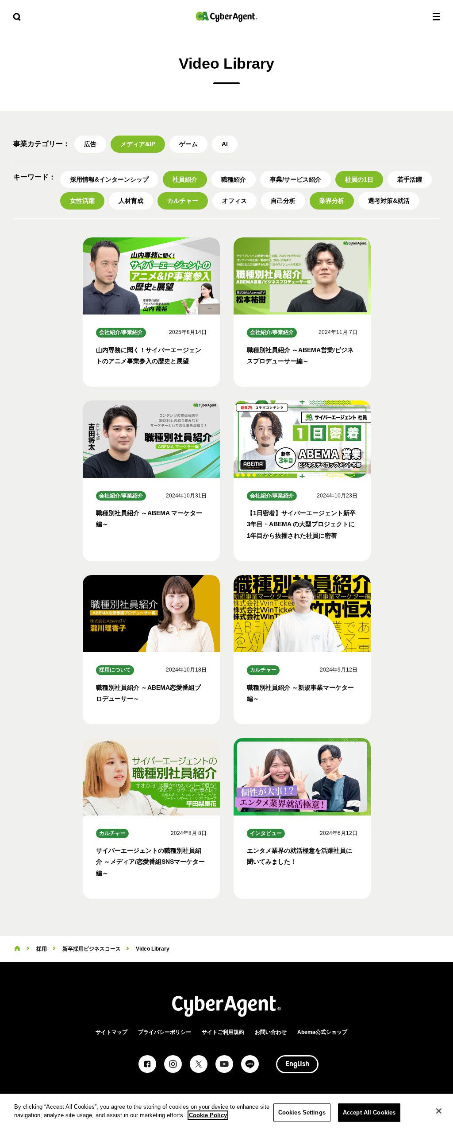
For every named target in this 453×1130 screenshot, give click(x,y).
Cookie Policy (208, 1115)
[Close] (439, 1111)
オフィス (234, 200)
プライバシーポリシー (164, 1032)
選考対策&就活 (389, 200)
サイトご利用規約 (223, 1032)
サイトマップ (111, 1032)
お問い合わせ (271, 1032)
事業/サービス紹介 (295, 179)
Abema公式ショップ (322, 1032)
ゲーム (188, 144)
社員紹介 (185, 179)
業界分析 (331, 200)
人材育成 (131, 200)
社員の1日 (359, 179)
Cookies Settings (302, 1112)
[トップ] (17, 949)
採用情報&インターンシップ (109, 179)
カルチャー (182, 200)
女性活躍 (82, 200)
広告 (90, 144)
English (297, 1064)
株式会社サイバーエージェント (226, 17)
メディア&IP (137, 144)
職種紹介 (233, 179)
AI (225, 144)
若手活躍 (409, 179)
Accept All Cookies (369, 1112)
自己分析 (283, 200)
